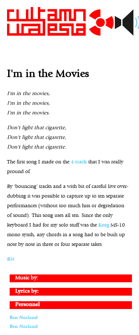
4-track (79, 162)
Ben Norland (24, 317)
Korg (103, 225)
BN (10, 259)
